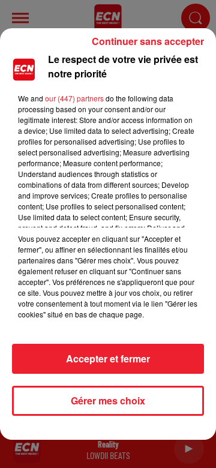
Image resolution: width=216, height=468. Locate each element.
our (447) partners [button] (74, 98)
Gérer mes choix (108, 400)
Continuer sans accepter (148, 41)
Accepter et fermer (108, 358)
